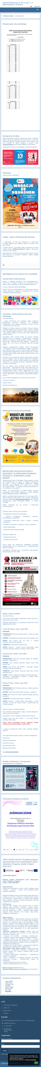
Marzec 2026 (8, 988)
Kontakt (6, 1013)
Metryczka (7, 1007)
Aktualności (19, 16)
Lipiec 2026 (8, 983)
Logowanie (37, 6)
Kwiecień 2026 (9, 987)
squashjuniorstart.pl (8, 144)
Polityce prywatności (31, 1059)
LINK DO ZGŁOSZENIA (11, 752)
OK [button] (36, 1062)
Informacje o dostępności (11, 1005)
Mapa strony (7, 1010)
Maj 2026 (7, 985)
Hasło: (3, 1044)
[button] (31, 6)
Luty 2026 (8, 990)
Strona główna (8, 16)
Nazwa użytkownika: (7, 1039)
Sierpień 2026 (9, 981)
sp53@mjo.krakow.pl (9, 1023)
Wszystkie (8, 991)
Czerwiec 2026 (9, 984)
